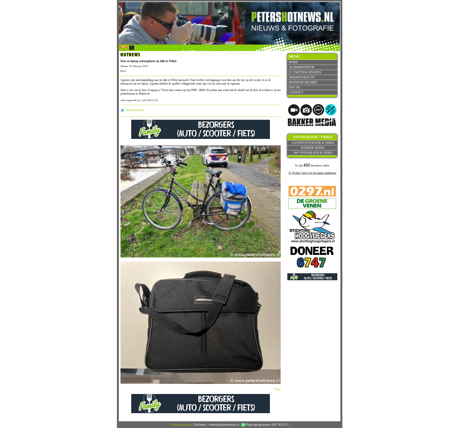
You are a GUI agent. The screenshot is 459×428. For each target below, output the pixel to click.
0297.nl (294, 87)
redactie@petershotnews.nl (224, 424)
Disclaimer (200, 424)
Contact (296, 92)
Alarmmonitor (301, 67)
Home (293, 62)
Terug (277, 389)
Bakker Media (313, 147)
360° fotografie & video (313, 152)
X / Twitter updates (305, 72)
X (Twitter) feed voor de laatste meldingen (312, 173)
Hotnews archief (303, 82)
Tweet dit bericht (135, 110)
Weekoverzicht (302, 77)
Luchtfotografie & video (313, 142)
